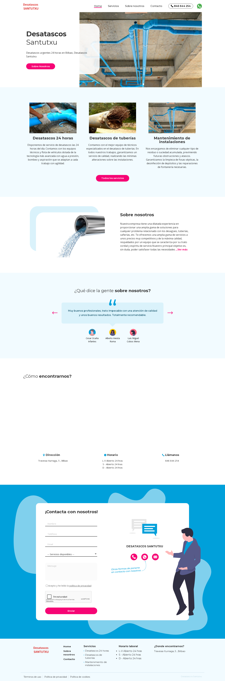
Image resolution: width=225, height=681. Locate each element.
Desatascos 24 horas (97, 650)
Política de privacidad (55, 676)
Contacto (156, 6)
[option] (140, 49)
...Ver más (182, 249)
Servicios (113, 6)
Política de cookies (80, 676)
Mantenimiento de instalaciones (96, 664)
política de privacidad (80, 585)
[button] (138, 84)
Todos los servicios (112, 178)
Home (98, 6)
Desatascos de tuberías (93, 656)
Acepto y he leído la (69, 586)
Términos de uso (32, 676)
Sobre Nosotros (41, 66)
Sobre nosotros (134, 6)
